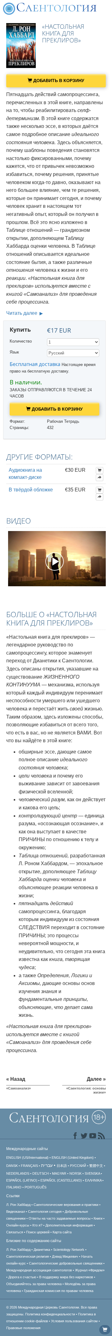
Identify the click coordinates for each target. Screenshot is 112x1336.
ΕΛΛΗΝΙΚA (93, 1180)
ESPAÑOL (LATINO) (21, 1180)
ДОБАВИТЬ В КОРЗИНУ (58, 80)
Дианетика (42, 1249)
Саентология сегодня (45, 1211)
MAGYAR (59, 1173)
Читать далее (22, 313)
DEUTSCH (40, 1173)
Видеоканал (15, 1211)
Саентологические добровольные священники (65, 1263)
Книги (98, 1218)
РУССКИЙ (78, 1166)
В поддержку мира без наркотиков (66, 1277)
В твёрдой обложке (31, 489)
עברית (47, 1165)
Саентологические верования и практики (66, 1205)
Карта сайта (62, 1232)
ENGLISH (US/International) (27, 1157)
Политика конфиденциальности (50, 1314)
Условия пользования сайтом (74, 1321)
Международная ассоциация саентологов (39, 1270)
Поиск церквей (37, 1232)
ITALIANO (13, 1187)
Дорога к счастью (22, 1277)
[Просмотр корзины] (104, 1329)
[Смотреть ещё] (99, 477)
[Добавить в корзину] (99, 470)
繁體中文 (96, 1166)
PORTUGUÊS (35, 1187)
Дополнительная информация (69, 1225)
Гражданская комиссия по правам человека (58, 1291)
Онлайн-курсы (18, 1225)
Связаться (14, 1232)
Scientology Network (68, 1249)
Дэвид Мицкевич (65, 1256)
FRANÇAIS (29, 1166)
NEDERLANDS (17, 1173)
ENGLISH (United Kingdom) (73, 1157)
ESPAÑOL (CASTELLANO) (61, 1180)
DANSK (12, 1166)
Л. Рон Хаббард (18, 1205)
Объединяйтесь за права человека (34, 1284)
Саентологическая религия (27, 1256)
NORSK (75, 1173)
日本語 (62, 1166)
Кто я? (37, 1225)
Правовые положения (23, 1328)
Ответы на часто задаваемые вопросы (60, 1218)
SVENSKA (92, 1173)
